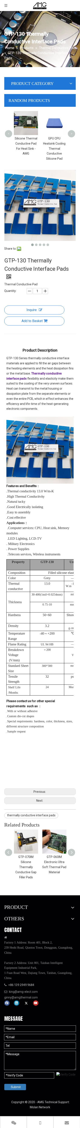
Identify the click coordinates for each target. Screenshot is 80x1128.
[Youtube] (35, 1003)
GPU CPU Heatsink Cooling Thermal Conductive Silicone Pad (54, 148)
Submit (16, 1087)
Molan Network (40, 1107)
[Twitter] (26, 1003)
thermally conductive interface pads (31, 815)
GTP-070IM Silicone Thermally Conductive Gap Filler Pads (25, 867)
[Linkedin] (16, 1003)
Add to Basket (32, 321)
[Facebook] (7, 1003)
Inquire (31, 310)
